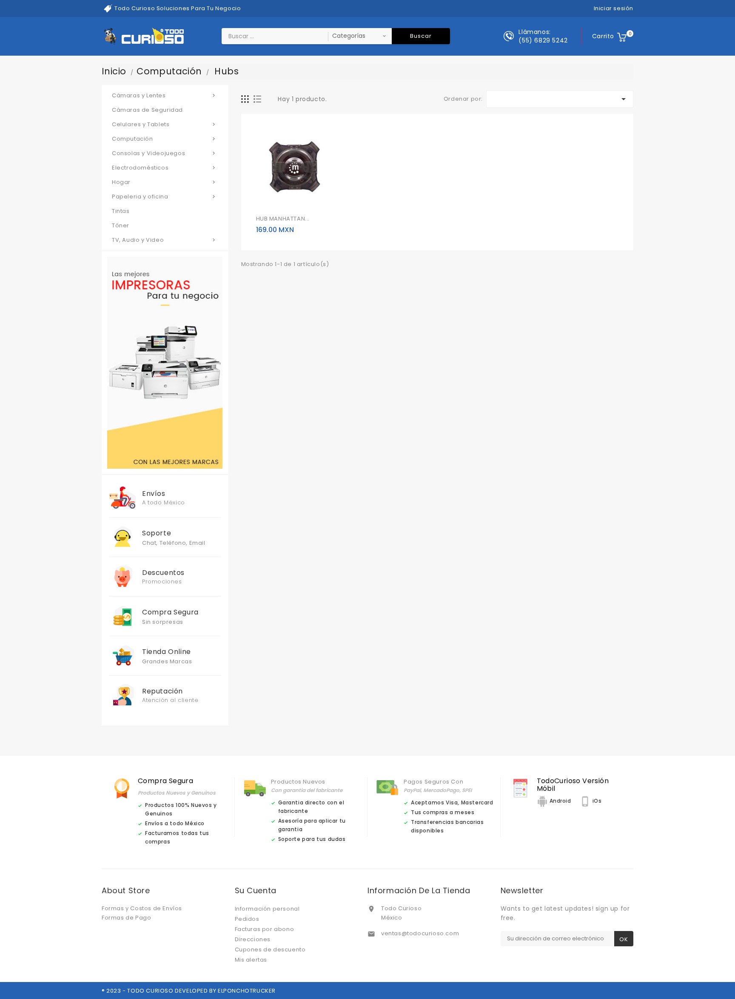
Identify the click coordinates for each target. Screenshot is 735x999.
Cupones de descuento (270, 949)
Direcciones (253, 939)
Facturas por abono (264, 929)
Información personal (267, 909)
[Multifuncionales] (164, 362)
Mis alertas (251, 960)
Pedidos (247, 919)
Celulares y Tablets (164, 124)
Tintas (121, 211)
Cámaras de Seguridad (147, 110)
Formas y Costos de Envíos (142, 908)
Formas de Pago (126, 918)
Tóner (120, 225)
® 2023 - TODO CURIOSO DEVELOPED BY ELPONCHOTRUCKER (189, 991)
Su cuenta (255, 890)
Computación (164, 139)
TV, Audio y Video (164, 240)
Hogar (164, 182)
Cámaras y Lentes (164, 95)
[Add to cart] (263, 201)
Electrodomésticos (164, 168)
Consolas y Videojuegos (164, 153)
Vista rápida (282, 201)
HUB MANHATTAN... (283, 219)
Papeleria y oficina (164, 196)
